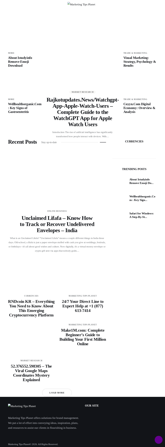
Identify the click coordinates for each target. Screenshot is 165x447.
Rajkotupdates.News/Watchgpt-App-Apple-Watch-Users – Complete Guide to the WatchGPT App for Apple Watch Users (83, 112)
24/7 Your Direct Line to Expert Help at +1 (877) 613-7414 (83, 306)
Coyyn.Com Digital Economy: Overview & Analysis (139, 108)
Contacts (89, 420)
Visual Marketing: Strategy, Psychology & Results (139, 61)
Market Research (83, 92)
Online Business (57, 211)
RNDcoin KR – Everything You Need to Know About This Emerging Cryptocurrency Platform (31, 308)
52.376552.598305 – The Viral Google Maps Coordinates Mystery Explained (31, 373)
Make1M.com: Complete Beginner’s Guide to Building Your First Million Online (82, 337)
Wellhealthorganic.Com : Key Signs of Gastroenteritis (24, 108)
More (11, 53)
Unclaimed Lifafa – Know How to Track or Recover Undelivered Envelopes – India (57, 224)
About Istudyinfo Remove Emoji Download (20, 61)
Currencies (31, 296)
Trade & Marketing (135, 53)
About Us (90, 413)
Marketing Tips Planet (83, 296)
